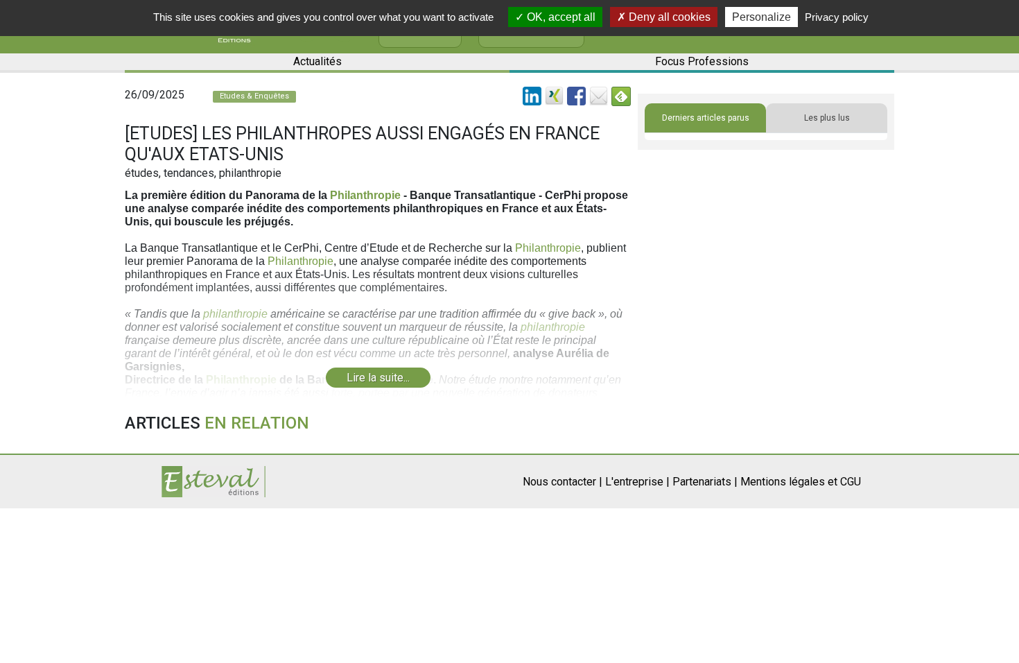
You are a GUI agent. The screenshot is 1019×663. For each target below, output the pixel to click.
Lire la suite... (378, 377)
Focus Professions (702, 61)
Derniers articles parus (705, 118)
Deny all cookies (668, 17)
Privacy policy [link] (837, 17)
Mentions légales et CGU (800, 481)
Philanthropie (365, 195)
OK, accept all (559, 17)
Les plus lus (827, 118)
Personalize (761, 17)
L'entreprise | (637, 481)
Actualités (317, 61)
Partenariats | (705, 481)
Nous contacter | (562, 481)
